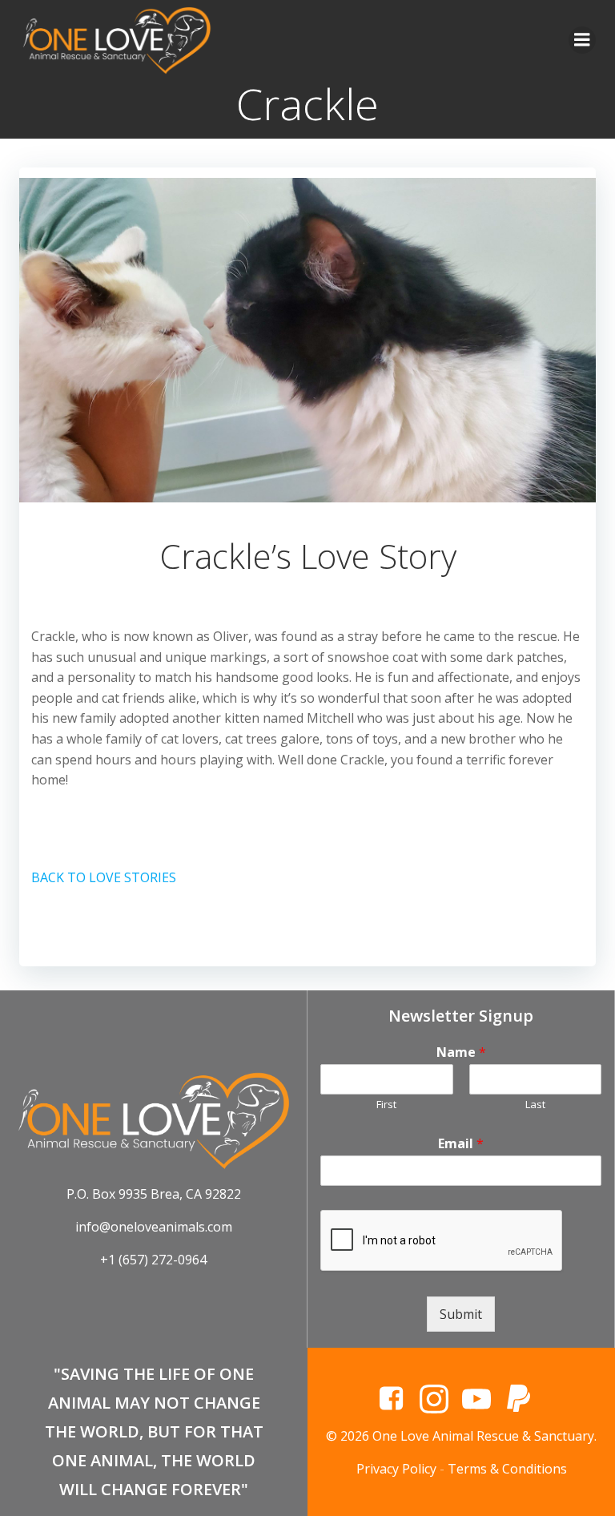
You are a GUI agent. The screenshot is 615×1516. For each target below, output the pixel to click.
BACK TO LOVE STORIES (103, 877)
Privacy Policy (396, 1469)
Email (461, 1143)
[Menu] (582, 40)
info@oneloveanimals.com (153, 1227)
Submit (461, 1314)
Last (535, 1104)
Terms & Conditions (507, 1469)
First (386, 1104)
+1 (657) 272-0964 (153, 1259)
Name (461, 1052)
